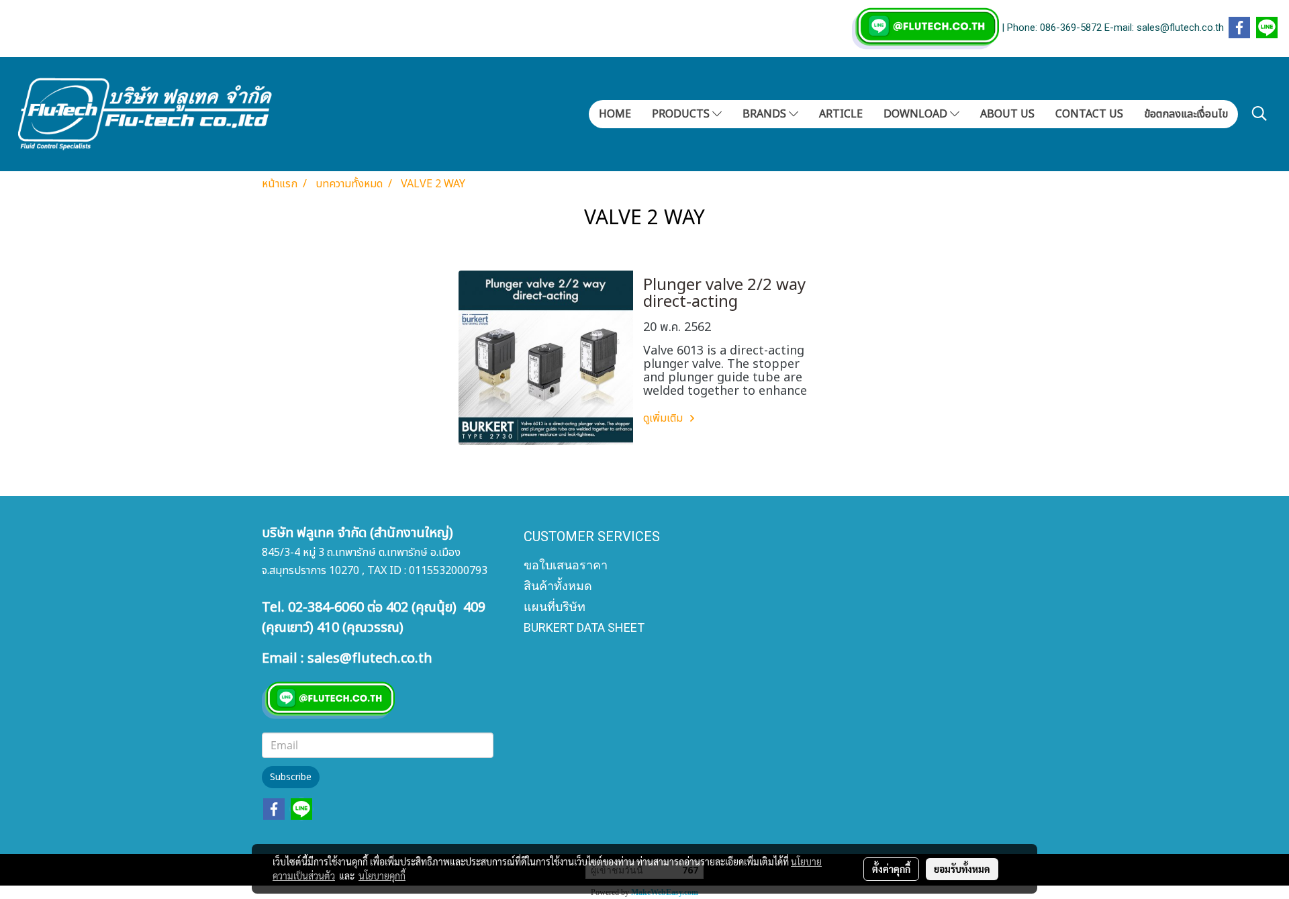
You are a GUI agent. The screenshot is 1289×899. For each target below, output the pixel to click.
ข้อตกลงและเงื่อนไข (1186, 114)
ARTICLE (841, 114)
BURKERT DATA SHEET (584, 627)
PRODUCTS (682, 114)
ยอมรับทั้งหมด (962, 869)
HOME (615, 114)
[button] (1259, 114)
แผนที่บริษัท (554, 607)
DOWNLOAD (917, 114)
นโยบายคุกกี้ (382, 875)
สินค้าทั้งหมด (558, 586)
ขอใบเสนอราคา (566, 565)
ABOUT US (1007, 114)
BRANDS (766, 114)
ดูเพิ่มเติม (664, 418)
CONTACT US (1089, 114)
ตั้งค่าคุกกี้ (891, 869)
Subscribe (291, 777)
